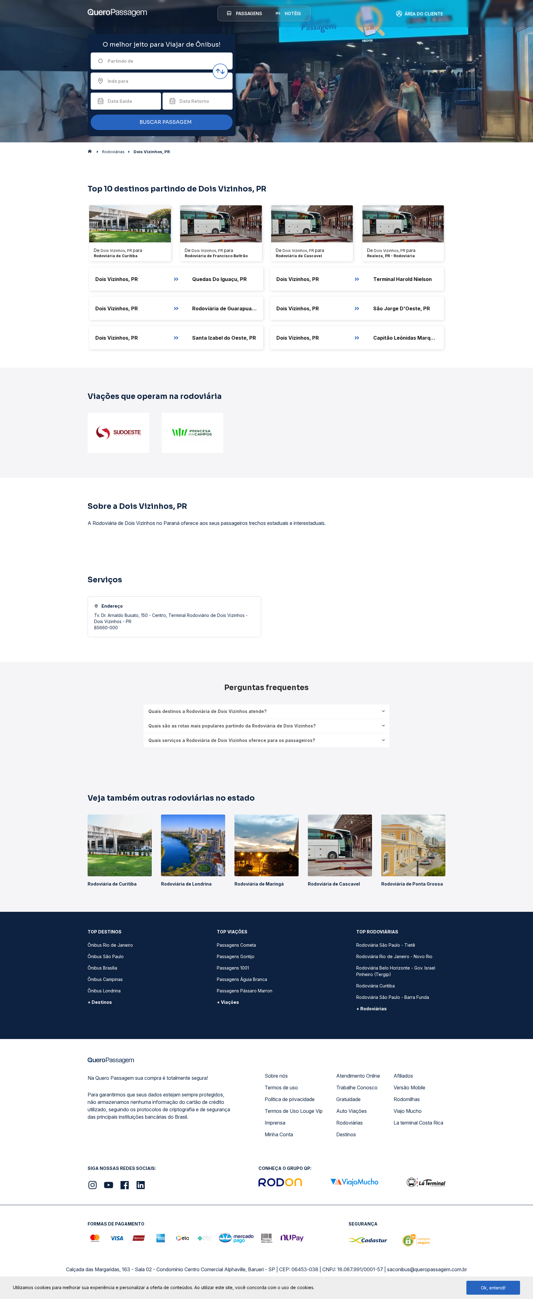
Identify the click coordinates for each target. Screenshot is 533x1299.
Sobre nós (276, 1076)
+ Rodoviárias (371, 1008)
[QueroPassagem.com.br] (91, 152)
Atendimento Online (358, 1076)
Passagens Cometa (236, 945)
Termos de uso (281, 1087)
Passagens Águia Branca (242, 979)
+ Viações (228, 1002)
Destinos (346, 1134)
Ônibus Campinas (105, 979)
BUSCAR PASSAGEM (165, 122)
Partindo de (120, 61)
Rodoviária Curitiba (375, 985)
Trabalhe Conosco (357, 1087)
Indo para (118, 81)
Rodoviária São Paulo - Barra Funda (392, 997)
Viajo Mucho (408, 1111)
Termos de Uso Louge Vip (294, 1111)
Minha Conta (279, 1134)
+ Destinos (100, 1002)
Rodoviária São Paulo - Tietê (385, 945)
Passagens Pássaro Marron (244, 990)
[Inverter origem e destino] (220, 71)
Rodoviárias (349, 1123)
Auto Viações (351, 1111)
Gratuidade (348, 1099)
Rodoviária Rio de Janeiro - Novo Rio (394, 956)
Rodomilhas (407, 1099)
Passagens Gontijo (235, 956)
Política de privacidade (290, 1099)
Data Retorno (194, 101)
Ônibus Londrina (104, 990)
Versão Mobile (409, 1087)
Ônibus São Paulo (106, 956)
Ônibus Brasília (102, 967)
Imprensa (275, 1123)
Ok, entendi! (493, 1287)
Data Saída (120, 101)
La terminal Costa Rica (418, 1123)
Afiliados (403, 1076)
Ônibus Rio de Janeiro (110, 945)
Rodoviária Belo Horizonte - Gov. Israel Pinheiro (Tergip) (395, 971)
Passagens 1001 (233, 967)
